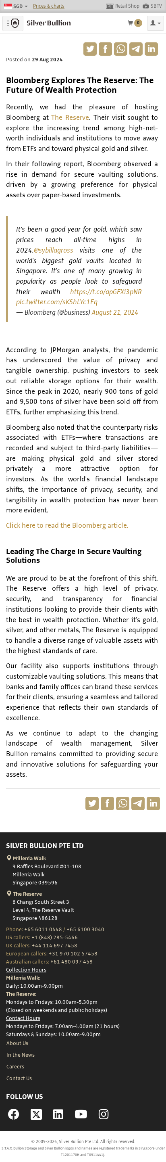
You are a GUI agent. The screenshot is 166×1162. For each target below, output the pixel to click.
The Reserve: (21, 994)
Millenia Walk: (23, 978)
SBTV (156, 6)
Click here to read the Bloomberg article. (67, 525)
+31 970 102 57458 (73, 954)
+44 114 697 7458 (54, 946)
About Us (17, 1043)
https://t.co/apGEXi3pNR (106, 292)
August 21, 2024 (115, 312)
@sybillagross (53, 250)
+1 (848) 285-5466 (54, 937)
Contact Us (19, 1078)
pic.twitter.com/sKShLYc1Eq (57, 302)
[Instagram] (104, 1117)
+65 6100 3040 (85, 929)
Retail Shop (127, 6)
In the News (20, 1055)
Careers (15, 1067)
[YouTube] (81, 1117)
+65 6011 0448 (43, 929)
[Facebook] (13, 1117)
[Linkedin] (58, 1117)
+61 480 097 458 (71, 962)
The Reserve (70, 117)
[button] (155, 23)
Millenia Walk (29, 858)
